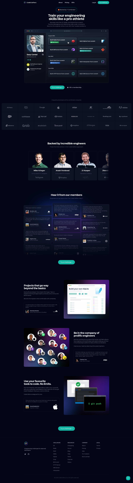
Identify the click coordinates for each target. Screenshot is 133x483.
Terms (98, 445)
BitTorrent (56, 462)
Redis (54, 448)
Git (54, 445)
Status (69, 462)
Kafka (54, 454)
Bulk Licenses (86, 456)
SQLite (55, 456)
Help (69, 454)
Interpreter (56, 470)
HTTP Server (56, 465)
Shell (54, 451)
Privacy (98, 448)
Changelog (71, 445)
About (61, 2)
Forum (69, 448)
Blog (69, 451)
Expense (70, 459)
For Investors (85, 454)
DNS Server (56, 467)
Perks (69, 456)
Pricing (67, 2)
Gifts (72, 2)
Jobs (83, 451)
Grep (54, 459)
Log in (94, 2)
